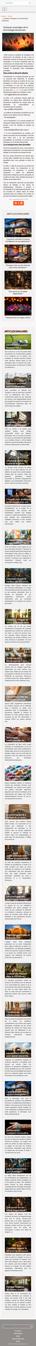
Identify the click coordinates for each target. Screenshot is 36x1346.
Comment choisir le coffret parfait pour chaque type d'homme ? (18, 425)
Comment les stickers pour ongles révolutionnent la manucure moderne (17, 780)
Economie (18, 1331)
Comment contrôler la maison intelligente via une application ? (18, 240)
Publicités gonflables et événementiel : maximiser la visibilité (18, 938)
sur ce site (17, 90)
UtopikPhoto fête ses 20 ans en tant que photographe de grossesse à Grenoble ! (17, 700)
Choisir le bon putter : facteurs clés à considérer (17, 347)
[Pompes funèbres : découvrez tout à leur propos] (18, 1284)
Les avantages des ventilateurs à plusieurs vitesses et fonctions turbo (18, 900)
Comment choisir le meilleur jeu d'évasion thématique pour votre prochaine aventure (17, 582)
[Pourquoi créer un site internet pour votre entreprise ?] (18, 254)
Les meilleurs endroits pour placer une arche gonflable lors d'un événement (17, 1057)
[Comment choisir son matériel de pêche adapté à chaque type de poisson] (18, 457)
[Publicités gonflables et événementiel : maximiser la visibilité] (18, 932)
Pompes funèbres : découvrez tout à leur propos (17, 1289)
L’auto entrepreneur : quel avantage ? (17, 1170)
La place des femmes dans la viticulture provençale (16, 976)
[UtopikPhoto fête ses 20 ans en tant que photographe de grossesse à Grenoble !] (18, 694)
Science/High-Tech (18, 1339)
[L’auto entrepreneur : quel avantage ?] (18, 1166)
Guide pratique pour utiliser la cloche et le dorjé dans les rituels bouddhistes (17, 859)
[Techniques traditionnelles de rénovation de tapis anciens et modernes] (18, 734)
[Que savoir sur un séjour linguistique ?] (18, 280)
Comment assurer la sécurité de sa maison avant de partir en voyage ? (17, 1252)
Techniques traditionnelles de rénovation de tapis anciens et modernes (16, 741)
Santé (18, 1336)
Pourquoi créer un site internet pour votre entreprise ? (18, 266)
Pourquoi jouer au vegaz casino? (18, 317)
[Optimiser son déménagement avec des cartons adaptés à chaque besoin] (18, 655)
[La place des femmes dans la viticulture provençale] (18, 970)
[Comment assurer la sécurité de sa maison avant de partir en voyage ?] (18, 1245)
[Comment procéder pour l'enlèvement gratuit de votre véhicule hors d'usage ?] (18, 380)
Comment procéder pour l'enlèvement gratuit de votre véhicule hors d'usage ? (18, 387)
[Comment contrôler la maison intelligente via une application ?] (18, 227)
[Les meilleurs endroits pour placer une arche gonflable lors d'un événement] (18, 1050)
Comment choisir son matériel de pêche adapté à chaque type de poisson (17, 464)
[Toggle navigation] (4, 9)
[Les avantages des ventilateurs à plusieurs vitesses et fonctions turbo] (18, 893)
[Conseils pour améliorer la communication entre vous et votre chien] (18, 496)
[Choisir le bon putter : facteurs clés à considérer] (18, 342)
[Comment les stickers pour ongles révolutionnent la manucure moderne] (18, 773)
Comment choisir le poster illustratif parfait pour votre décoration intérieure (18, 544)
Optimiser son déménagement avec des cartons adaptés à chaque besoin (17, 662)
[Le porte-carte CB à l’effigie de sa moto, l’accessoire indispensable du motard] (18, 812)
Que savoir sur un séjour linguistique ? (18, 292)
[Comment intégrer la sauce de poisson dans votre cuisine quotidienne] (18, 616)
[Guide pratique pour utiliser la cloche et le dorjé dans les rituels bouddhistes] (18, 852)
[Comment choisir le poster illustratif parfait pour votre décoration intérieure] (18, 537)
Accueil (3, 16)
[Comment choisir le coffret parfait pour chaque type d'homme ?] (18, 419)
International (18, 1333)
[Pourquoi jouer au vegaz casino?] (18, 306)
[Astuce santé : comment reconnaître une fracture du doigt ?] (18, 1127)
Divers (10, 16)
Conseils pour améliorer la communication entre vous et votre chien (18, 502)
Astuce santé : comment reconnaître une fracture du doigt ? (17, 1133)
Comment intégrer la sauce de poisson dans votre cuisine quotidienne (17, 623)
